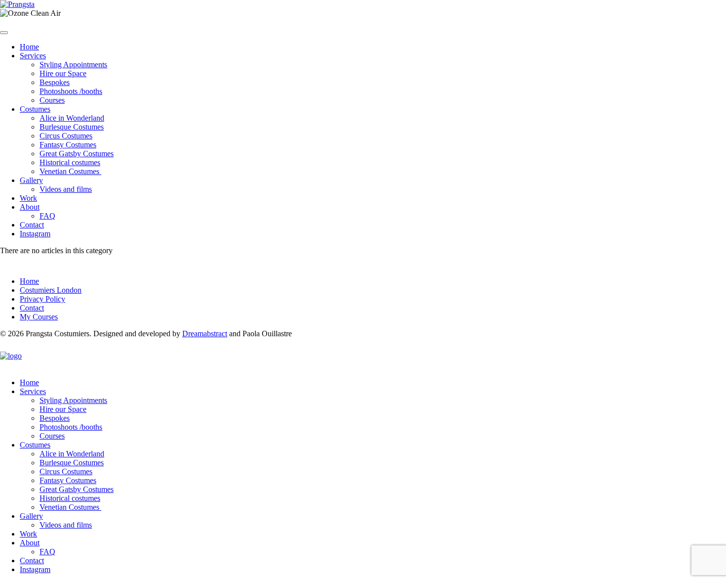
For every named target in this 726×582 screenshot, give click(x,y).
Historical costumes (70, 162)
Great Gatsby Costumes (77, 153)
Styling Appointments (73, 64)
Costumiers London (50, 290)
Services (33, 55)
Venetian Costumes (70, 171)
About (30, 207)
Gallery (31, 180)
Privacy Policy (42, 299)
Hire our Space (63, 73)
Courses (52, 100)
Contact (32, 225)
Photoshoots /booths (71, 91)
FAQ (47, 216)
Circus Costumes (66, 136)
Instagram (35, 233)
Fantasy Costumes (68, 144)
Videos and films (66, 189)
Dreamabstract (204, 333)
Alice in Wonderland (72, 118)
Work (28, 198)
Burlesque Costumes (72, 127)
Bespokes (55, 82)
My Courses (39, 317)
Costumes (35, 109)
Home (29, 47)
